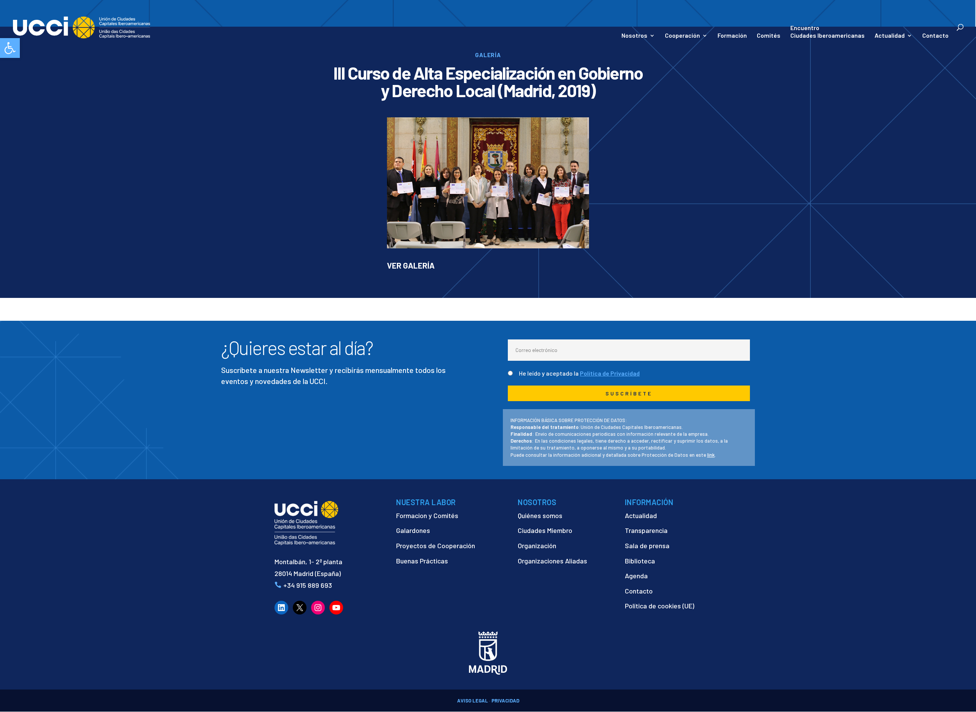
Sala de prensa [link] (647, 545)
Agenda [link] (636, 575)
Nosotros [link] (634, 36)
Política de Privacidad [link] (610, 373)
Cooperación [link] (682, 36)
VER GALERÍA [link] (411, 265)
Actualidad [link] (890, 36)
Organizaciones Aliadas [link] (552, 561)
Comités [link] (768, 36)
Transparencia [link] (646, 530)
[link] (10, 48)
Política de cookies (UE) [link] (659, 606)
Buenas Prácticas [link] (422, 561)
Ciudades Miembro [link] (545, 530)
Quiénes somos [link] (540, 515)
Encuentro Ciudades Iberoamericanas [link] (827, 31)
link (711, 455)
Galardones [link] (413, 530)
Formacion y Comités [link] (427, 515)
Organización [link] (537, 545)
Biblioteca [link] (640, 561)
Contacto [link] (935, 36)
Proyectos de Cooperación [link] (435, 545)
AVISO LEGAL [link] (472, 701)
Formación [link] (732, 36)
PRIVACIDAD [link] (505, 701)
